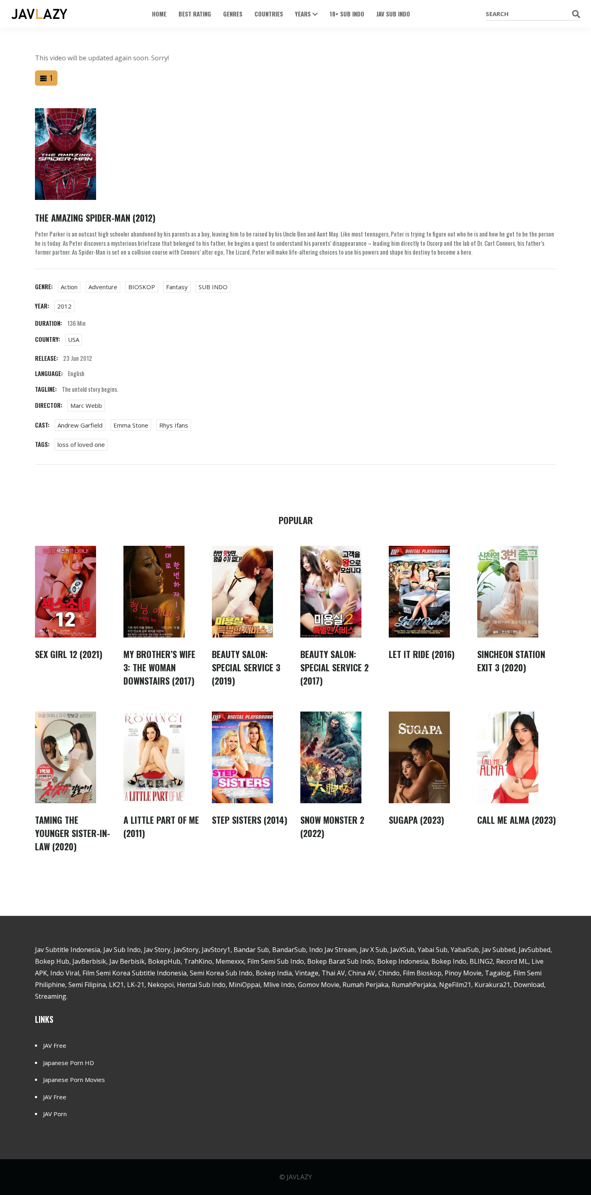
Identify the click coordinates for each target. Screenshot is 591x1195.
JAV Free (54, 1045)
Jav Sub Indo (393, 13)
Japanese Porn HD (68, 1063)
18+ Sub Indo (347, 13)
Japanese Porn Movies (74, 1080)
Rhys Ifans (173, 425)
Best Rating (195, 13)
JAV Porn (55, 1114)
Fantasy (177, 287)
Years (303, 13)
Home (159, 13)
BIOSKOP (141, 287)
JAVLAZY (299, 1176)
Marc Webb (86, 405)
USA (73, 339)
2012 (64, 306)
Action (69, 287)
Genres (232, 13)
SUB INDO (213, 287)
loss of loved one (81, 444)
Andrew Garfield (80, 425)
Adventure (102, 287)
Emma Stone (130, 425)
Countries (268, 13)
